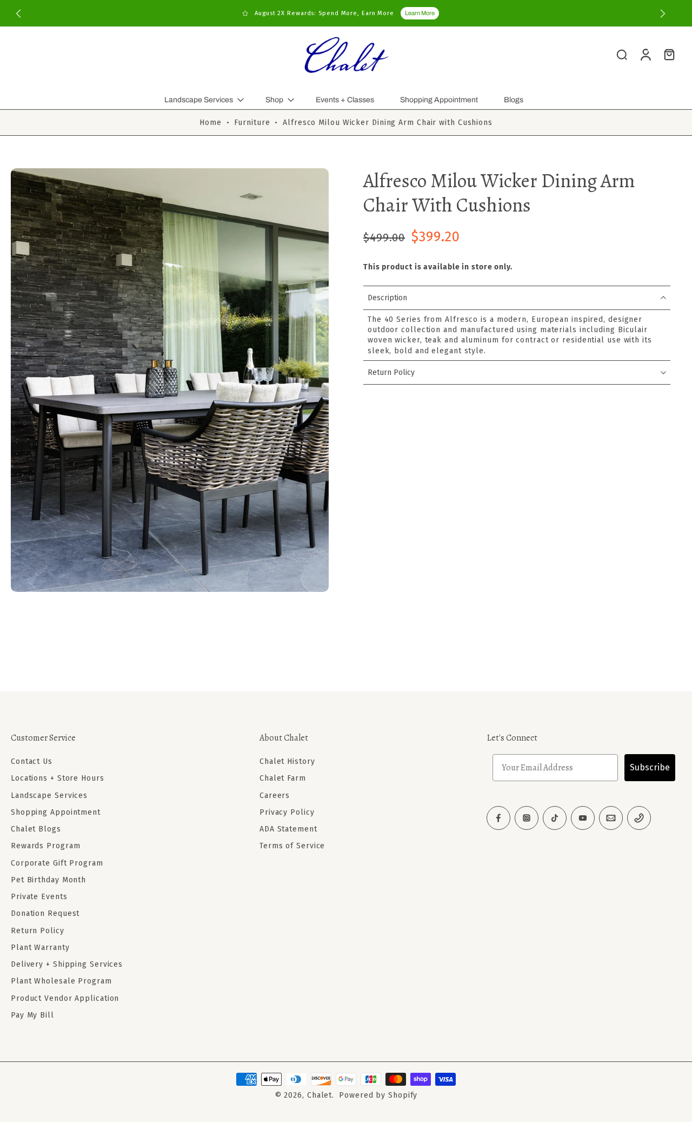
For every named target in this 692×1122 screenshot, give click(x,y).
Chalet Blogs (36, 829)
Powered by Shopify (378, 1095)
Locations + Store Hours (57, 778)
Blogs (513, 100)
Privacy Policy (287, 812)
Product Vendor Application (65, 997)
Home (210, 122)
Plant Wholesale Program (61, 981)
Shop (274, 100)
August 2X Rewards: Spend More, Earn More (324, 13)
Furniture (252, 122)
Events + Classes (345, 100)
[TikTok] (555, 818)
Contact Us (31, 761)
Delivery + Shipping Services (67, 964)
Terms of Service (292, 845)
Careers (275, 795)
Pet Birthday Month (48, 880)
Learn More (420, 13)
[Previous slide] (18, 13)
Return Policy (37, 930)
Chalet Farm (283, 778)
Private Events (39, 896)
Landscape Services (198, 100)
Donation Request (45, 913)
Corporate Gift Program (57, 862)
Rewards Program (46, 845)
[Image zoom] (170, 379)
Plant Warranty (40, 947)
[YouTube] (583, 818)
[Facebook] (498, 818)
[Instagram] (526, 818)
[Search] (622, 54)
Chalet (319, 1095)
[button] (119, 737)
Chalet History (287, 761)
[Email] (611, 818)
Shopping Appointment (439, 100)
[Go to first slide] (663, 13)
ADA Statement (288, 829)
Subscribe (650, 767)
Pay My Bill (32, 1015)
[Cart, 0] (669, 54)
